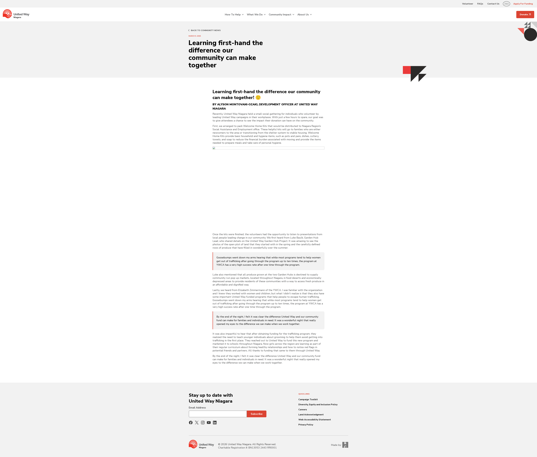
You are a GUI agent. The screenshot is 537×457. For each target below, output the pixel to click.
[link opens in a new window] (191, 423)
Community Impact (280, 14)
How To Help (233, 14)
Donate (524, 14)
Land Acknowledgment (311, 414)
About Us (303, 14)
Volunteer (467, 3)
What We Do (255, 14)
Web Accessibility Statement (314, 419)
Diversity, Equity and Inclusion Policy (317, 404)
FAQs (480, 3)
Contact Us (493, 3)
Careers (302, 409)
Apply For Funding (523, 3)
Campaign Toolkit (308, 399)
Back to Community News (206, 30)
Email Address (197, 407)
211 (506, 3)
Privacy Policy (305, 424)
